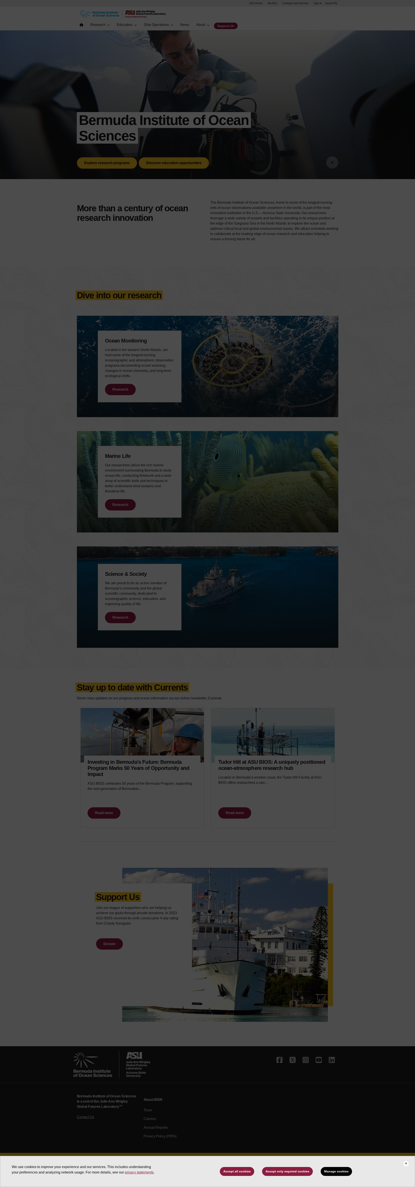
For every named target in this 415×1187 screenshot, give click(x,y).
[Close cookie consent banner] (406, 1164)
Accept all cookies (237, 1171)
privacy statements (139, 1172)
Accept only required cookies (287, 1171)
